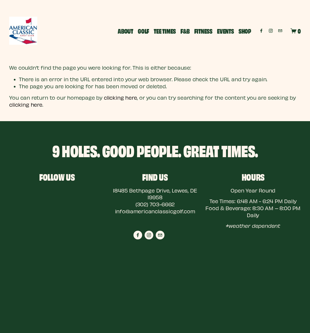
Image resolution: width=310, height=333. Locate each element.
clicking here (120, 97)
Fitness (203, 31)
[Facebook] (261, 30)
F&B (184, 31)
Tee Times (165, 31)
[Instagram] (270, 30)
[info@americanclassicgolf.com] (280, 30)
